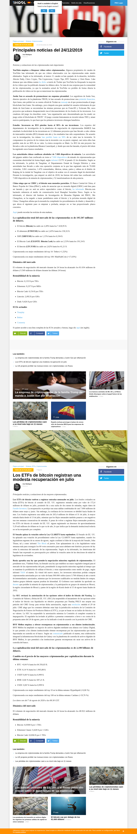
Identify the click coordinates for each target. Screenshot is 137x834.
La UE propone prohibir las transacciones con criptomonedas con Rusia (44, 366)
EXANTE (35, 241)
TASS (22, 572)
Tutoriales (65, 3)
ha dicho (42, 82)
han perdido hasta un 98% (54, 137)
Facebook (108, 47)
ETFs (34, 466)
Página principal (18, 41)
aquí (78, 328)
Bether (19, 317)
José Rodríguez (27, 54)
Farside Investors (20, 508)
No (44, 11)
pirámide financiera (87, 99)
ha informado (78, 189)
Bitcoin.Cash (46, 241)
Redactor (25, 56)
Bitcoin (29, 226)
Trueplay (20, 312)
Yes (52, 11)
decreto (16, 584)
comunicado (58, 633)
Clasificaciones (89, 3)
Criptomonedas (37, 41)
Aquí (15, 212)
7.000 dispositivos (59, 157)
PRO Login (119, 3)
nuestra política (20, 832)
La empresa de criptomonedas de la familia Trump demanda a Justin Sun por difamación (50, 358)
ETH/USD (32, 231)
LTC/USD (31, 246)
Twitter (106, 53)
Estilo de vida (76, 3)
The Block (41, 543)
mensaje (64, 102)
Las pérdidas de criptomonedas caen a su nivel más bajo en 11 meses (43, 761)
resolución (76, 604)
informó (54, 160)
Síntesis (28, 41)
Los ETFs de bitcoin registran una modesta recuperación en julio (41, 362)
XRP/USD (26, 236)
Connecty (21, 322)
